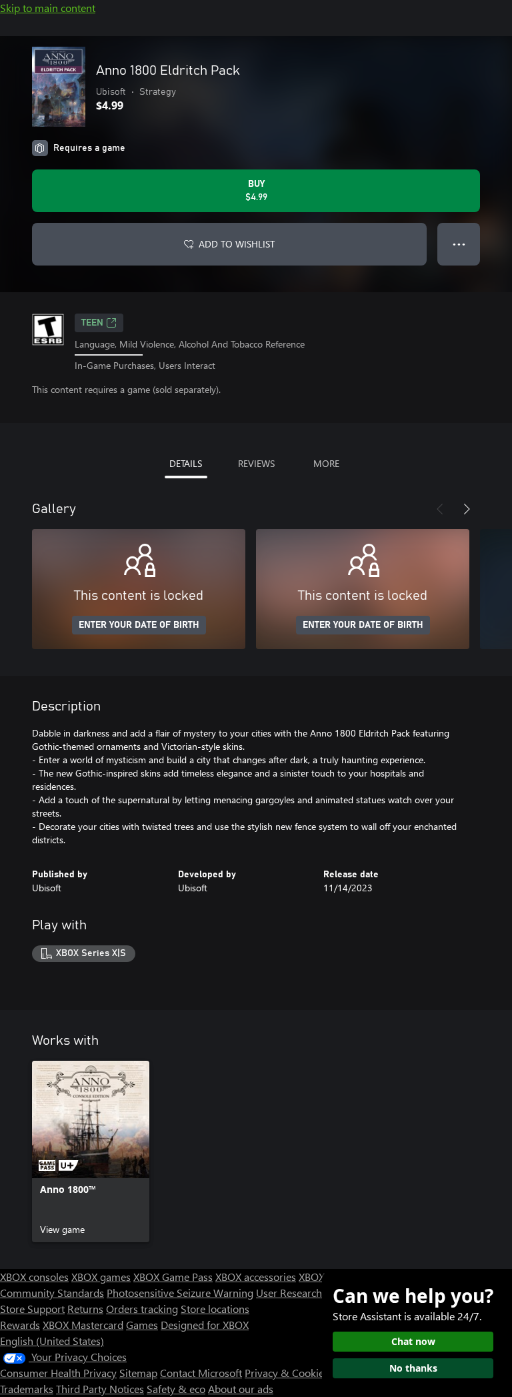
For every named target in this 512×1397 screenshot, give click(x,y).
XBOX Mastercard (83, 1325)
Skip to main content (47, 8)
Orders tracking (142, 1309)
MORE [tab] (326, 463)
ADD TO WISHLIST (237, 244)
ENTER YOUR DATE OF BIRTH (139, 625)
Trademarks (26, 1389)
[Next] (466, 509)
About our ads (240, 1389)
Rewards (20, 1325)
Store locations (215, 1309)
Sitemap (138, 1373)
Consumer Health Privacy (58, 1373)
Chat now (413, 1341)
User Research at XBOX (310, 1293)
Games (142, 1325)
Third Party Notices (100, 1389)
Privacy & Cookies (287, 1373)
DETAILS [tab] (185, 463)
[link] (90, 1151)
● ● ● (459, 244)
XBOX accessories (255, 1277)
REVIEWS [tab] (256, 463)
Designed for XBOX (205, 1325)
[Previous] (440, 509)
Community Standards (52, 1293)
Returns (85, 1309)
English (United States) (52, 1341)
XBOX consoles (34, 1277)
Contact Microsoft (201, 1373)
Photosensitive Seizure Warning (180, 1293)
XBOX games (101, 1277)
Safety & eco (176, 1389)
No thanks (413, 1368)
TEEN (92, 323)
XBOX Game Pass (173, 1277)
